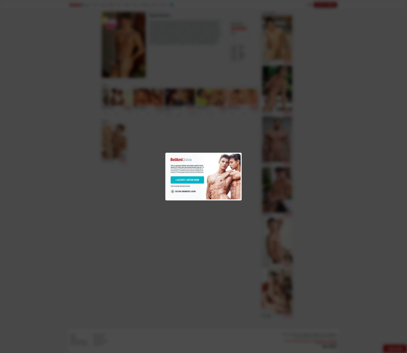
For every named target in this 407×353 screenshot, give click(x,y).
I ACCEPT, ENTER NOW (187, 179)
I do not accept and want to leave (180, 186)
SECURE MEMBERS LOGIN (185, 191)
